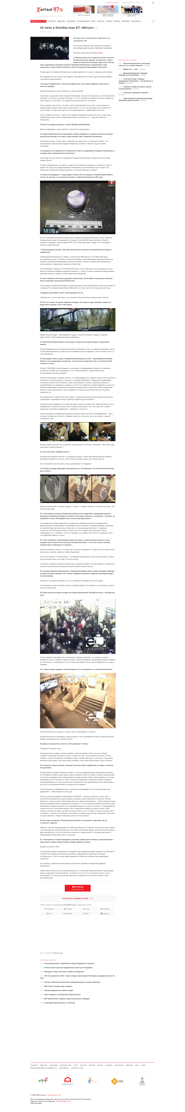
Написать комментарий (77, 898)
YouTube (69, 909)
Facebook (50, 909)
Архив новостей (128, 2)
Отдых (143, 1065)
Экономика (71, 21)
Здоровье (129, 1065)
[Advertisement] (72, 935)
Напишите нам (58, 953)
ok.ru (50, 913)
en (143, 2)
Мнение (117, 21)
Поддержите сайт (78, 888)
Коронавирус (64, 1068)
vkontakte (105, 909)
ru (140, 2)
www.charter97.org (54, 1095)
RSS (87, 913)
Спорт (93, 21)
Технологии (136, 21)
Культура (100, 21)
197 (96, 28)
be (136, 2)
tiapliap (100, 53)
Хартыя (50, 10)
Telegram (106, 913)
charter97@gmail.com (63, 1101)
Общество (61, 21)
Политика (52, 21)
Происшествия (83, 21)
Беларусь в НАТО (77, 1068)
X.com (87, 909)
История (109, 21)
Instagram (68, 913)
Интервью (126, 21)
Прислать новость (112, 2)
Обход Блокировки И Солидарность (43, 1068)
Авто (137, 1065)
